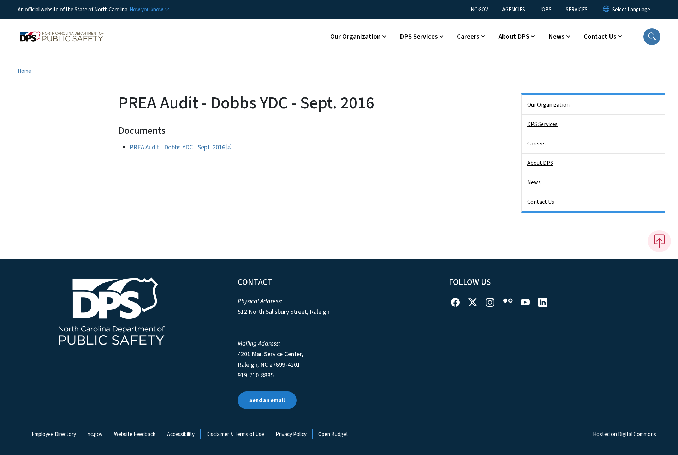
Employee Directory (54, 434)
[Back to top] (659, 241)
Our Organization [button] (355, 37)
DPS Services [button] (419, 37)
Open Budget (333, 434)
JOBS (545, 9)
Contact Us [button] (600, 37)
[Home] (62, 28)
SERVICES (577, 9)
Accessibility (181, 434)
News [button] (556, 37)
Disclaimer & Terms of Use (235, 434)
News (534, 182)
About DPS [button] (514, 37)
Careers (536, 144)
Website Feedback (134, 434)
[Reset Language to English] (606, 9)
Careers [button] (468, 37)
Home (24, 71)
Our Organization (548, 105)
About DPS (540, 163)
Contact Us (540, 202)
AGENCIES (513, 9)
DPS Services (542, 124)
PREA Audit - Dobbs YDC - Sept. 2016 (177, 147)
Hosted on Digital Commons (624, 434)
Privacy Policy (291, 434)
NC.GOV (479, 9)
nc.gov (95, 434)
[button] (651, 36)
